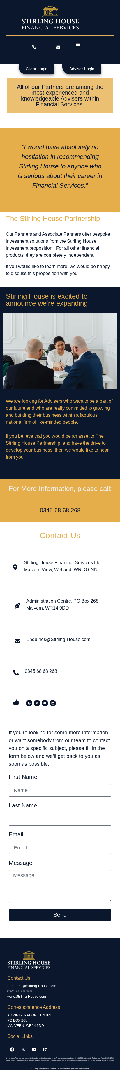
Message (20, 863)
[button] (78, 44)
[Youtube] (45, 703)
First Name (23, 777)
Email (16, 834)
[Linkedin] (53, 703)
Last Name (23, 805)
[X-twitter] (37, 703)
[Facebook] (29, 703)
